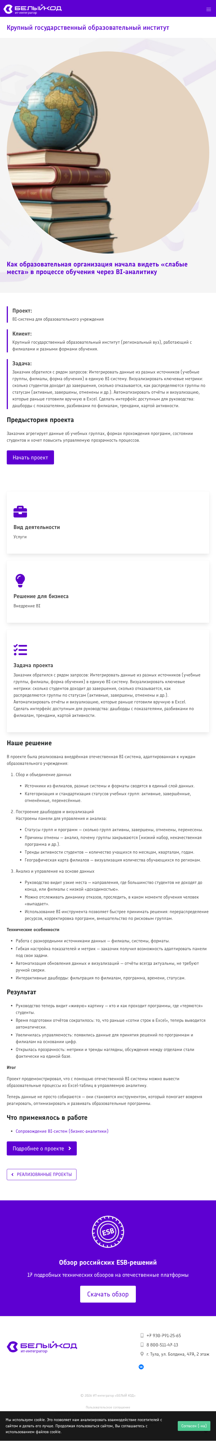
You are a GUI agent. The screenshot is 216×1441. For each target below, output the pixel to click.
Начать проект (30, 457)
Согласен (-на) (194, 1425)
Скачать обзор (108, 1294)
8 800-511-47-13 (162, 1344)
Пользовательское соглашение (108, 1407)
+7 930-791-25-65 (164, 1335)
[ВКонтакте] (141, 1366)
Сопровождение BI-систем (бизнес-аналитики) (62, 1131)
